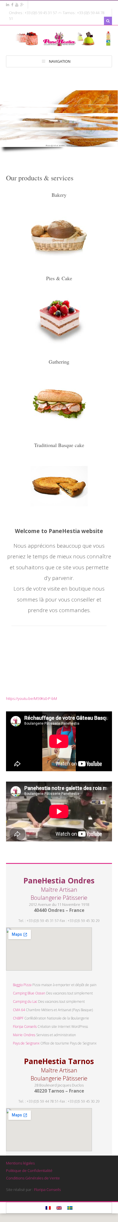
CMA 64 (19, 1009)
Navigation (59, 61)
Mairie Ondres (24, 1034)
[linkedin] (7, 5)
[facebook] (12, 5)
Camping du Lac (25, 1001)
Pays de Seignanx (26, 1043)
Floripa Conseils (25, 1026)
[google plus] (22, 5)
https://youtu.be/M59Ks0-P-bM (31, 698)
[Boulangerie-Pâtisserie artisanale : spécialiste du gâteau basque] (59, 43)
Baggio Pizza (22, 984)
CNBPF (18, 1018)
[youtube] (16, 5)
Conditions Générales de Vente (33, 1178)
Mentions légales (20, 1163)
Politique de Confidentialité (29, 1170)
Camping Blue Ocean (29, 993)
